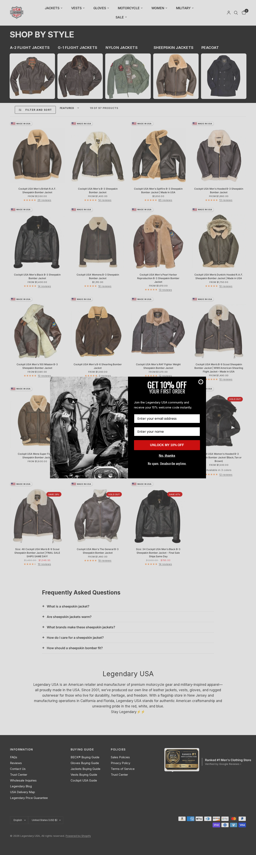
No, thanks (167, 455)
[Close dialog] (201, 382)
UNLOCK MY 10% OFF (167, 445)
